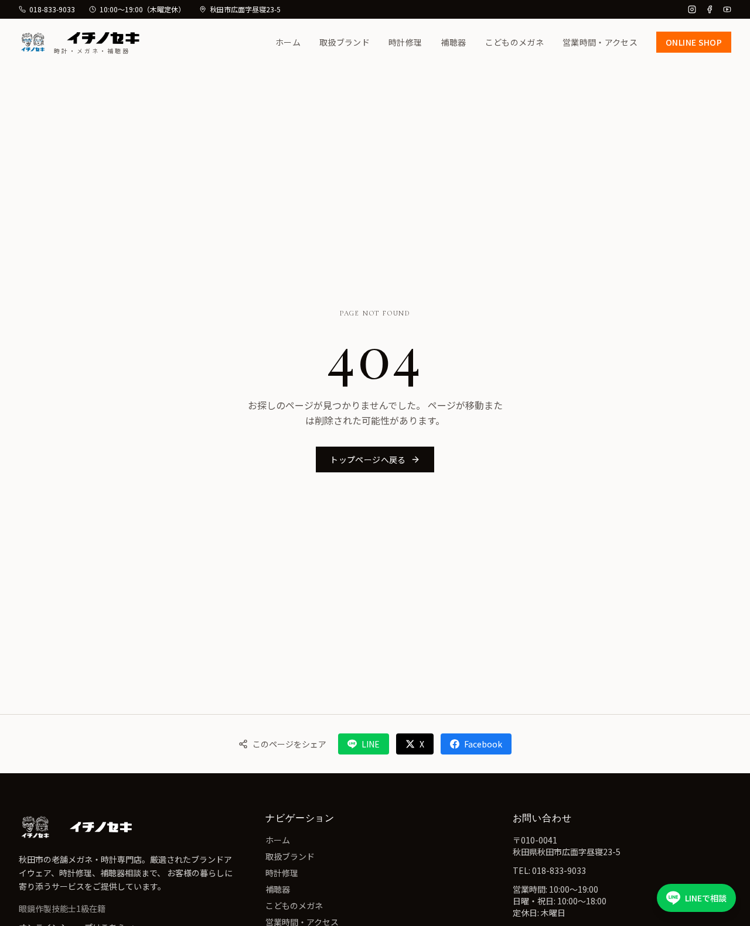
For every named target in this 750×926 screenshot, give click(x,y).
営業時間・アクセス (600, 42)
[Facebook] (709, 9)
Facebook (483, 744)
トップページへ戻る (367, 459)
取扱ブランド (344, 42)
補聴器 (453, 42)
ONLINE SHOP (694, 42)
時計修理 (405, 42)
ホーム (288, 42)
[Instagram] (692, 9)
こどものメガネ (514, 42)
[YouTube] (727, 9)
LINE (371, 744)
